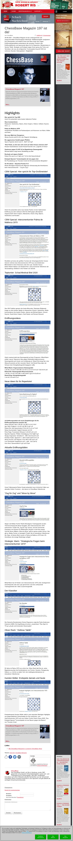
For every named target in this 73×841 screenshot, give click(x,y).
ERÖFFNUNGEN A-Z (25, 11)
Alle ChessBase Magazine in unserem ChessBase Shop (25, 748)
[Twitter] (15, 756)
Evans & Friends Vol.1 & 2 (63, 786)
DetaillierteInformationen (40, 837)
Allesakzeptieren (65, 837)
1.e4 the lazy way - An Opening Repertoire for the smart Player (63, 59)
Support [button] (37, 11)
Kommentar (8, 799)
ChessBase (14, 771)
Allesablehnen (53, 837)
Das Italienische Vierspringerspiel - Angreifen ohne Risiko (63, 761)
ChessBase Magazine (21, 752)
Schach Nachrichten (20, 18)
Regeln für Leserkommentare (12, 790)
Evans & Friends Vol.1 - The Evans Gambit (63, 805)
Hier (28, 831)
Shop (5, 11)
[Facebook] (10, 756)
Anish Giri (12, 752)
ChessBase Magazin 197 (15, 89)
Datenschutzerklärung (27, 832)
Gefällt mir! (39, 35)
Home (14, 11)
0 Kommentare (47, 35)
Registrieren (20, 797)
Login (65, 11)
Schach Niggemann (42, 765)
